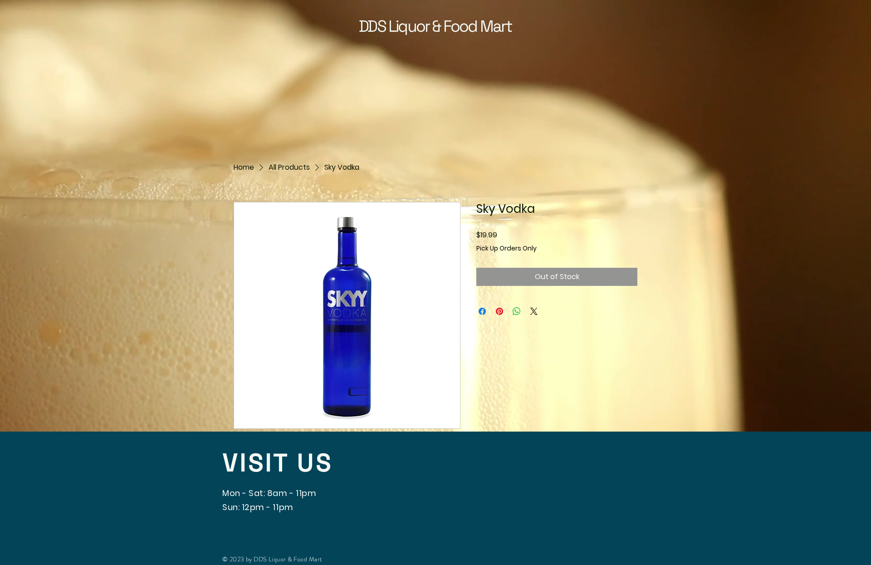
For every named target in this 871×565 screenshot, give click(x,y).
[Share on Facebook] (482, 311)
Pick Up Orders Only (506, 248)
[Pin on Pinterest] (499, 311)
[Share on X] (533, 311)
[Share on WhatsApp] (516, 311)
